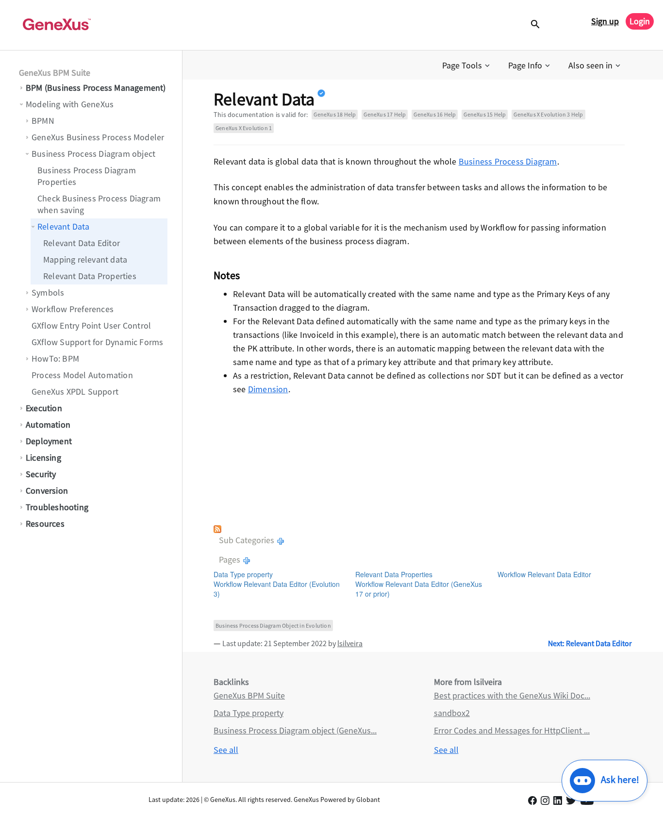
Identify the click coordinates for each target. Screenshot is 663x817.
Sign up (605, 21)
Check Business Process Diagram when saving (99, 204)
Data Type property (243, 574)
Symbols (48, 292)
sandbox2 (452, 712)
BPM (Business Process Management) (96, 87)
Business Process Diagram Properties (86, 176)
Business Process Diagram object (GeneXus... (295, 730)
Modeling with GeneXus (70, 104)
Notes (227, 275)
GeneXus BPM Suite (54, 72)
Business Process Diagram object (93, 153)
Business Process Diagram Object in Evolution (273, 625)
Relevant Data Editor (81, 243)
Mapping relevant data (85, 259)
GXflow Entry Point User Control (91, 325)
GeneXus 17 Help (385, 114)
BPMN (43, 120)
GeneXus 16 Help (435, 114)
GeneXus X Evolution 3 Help (548, 114)
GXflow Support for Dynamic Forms (97, 342)
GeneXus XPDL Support (75, 391)
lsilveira (350, 643)
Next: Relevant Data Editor (590, 643)
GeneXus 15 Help (485, 114)
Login (640, 21)
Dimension (268, 389)
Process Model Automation (82, 375)
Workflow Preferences (73, 309)
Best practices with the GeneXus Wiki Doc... (512, 695)
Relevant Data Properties (89, 276)
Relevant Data (63, 226)
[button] (467, 65)
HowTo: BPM (55, 358)
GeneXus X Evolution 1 (243, 128)
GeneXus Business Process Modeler (98, 137)
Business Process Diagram (508, 161)
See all (226, 749)
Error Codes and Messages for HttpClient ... (512, 730)
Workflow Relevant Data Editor (544, 574)
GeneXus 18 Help (335, 114)
